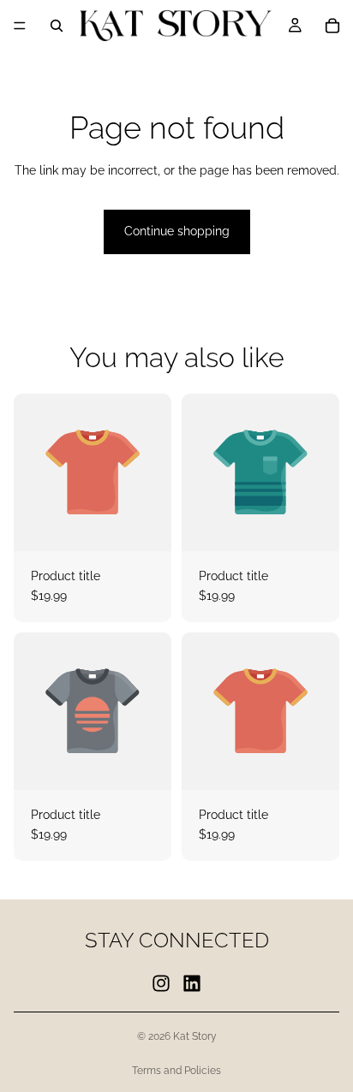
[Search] (56, 26)
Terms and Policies (176, 1071)
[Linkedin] (192, 982)
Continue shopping (177, 231)
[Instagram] (161, 982)
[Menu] (19, 25)
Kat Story (195, 1036)
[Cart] (332, 26)
